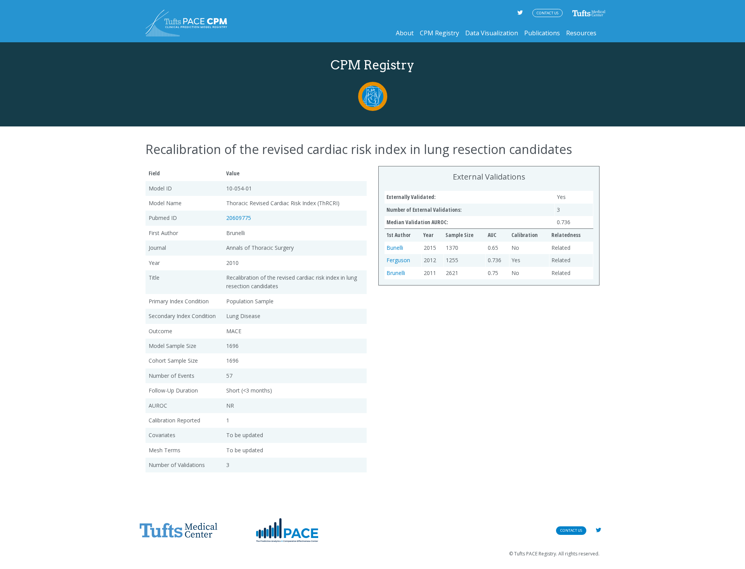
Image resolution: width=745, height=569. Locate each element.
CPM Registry (439, 33)
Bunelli (394, 247)
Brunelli (395, 273)
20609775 (238, 217)
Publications (542, 33)
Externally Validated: (411, 197)
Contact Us (547, 13)
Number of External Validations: (424, 209)
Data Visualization (491, 33)
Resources (581, 33)
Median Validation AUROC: (417, 222)
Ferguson (398, 260)
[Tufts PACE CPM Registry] (186, 23)
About (405, 33)
